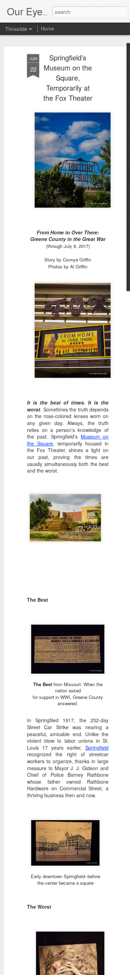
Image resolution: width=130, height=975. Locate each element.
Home (47, 28)
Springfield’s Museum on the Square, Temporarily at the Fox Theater (68, 77)
